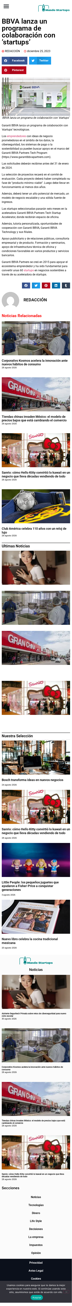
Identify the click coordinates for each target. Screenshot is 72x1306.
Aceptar (36, 1297)
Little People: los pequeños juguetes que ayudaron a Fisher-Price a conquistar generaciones (30, 886)
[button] (6, 6)
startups (29, 270)
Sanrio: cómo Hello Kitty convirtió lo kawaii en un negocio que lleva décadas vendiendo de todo (36, 474)
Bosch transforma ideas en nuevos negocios (32, 780)
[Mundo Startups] (54, 8)
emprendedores (16, 136)
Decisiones (36, 1229)
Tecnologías (36, 1205)
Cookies (36, 1278)
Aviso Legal (36, 1270)
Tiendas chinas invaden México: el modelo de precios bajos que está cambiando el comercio (34, 418)
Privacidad (36, 1262)
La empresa (35, 1237)
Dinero (36, 1213)
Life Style (36, 1221)
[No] (66, 1291)
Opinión (36, 1253)
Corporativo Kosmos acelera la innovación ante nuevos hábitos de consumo (35, 362)
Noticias (36, 1197)
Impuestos (36, 1245)
